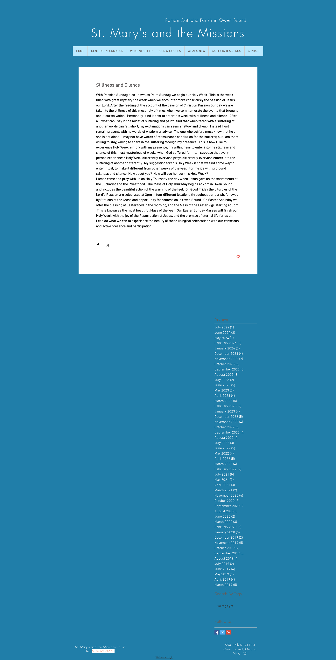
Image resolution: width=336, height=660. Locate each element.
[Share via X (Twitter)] (107, 245)
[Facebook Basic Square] (216, 632)
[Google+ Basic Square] (228, 632)
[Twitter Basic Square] (222, 632)
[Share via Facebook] (98, 245)
